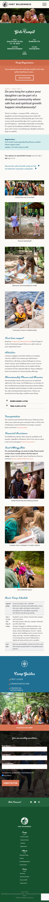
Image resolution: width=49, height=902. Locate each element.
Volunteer (22, 873)
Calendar (22, 843)
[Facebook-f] (31, 802)
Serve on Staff (23, 880)
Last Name (6, 754)
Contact (22, 858)
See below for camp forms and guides (19, 169)
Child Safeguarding (25, 861)
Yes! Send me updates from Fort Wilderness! (17, 773)
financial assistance (28, 442)
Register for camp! (25, 728)
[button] (44, 4)
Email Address (7, 763)
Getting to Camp (24, 855)
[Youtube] (35, 802)
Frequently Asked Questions (21, 341)
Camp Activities (24, 840)
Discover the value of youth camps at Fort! (20, 166)
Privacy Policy (23, 864)
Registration (23, 846)
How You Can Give (24, 876)
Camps (24, 29)
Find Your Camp (24, 836)
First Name (6, 746)
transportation (22, 427)
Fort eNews (7, 775)
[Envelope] (39, 802)
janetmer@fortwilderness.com (22, 459)
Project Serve (23, 883)
